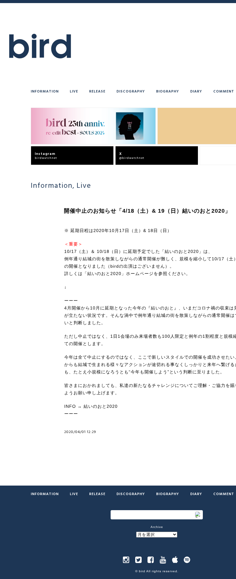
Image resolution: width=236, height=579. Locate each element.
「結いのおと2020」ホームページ (118, 273)
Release (97, 91)
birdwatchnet (46, 155)
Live (74, 91)
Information (45, 91)
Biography (167, 91)
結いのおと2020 (101, 406)
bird (142, 571)
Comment (223, 91)
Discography (130, 91)
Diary (196, 91)
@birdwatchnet (131, 155)
